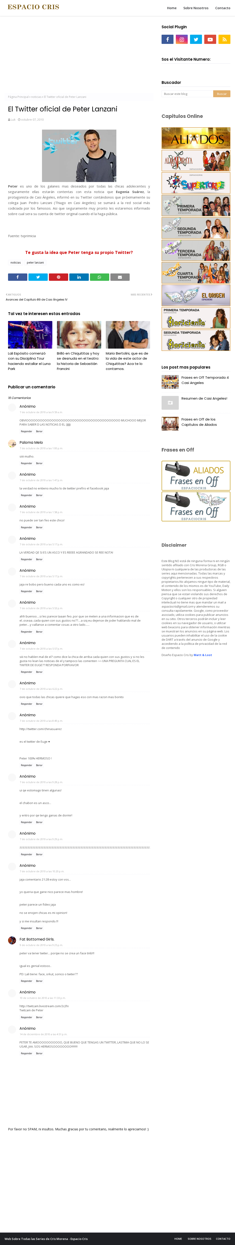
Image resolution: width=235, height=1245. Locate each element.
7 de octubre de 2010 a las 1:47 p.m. (41, 480)
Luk (13, 119)
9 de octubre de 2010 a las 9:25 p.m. (41, 945)
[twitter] (196, 39)
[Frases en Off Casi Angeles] (196, 520)
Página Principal (18, 97)
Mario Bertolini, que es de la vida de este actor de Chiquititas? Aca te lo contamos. (127, 361)
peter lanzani (35, 262)
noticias (36, 97)
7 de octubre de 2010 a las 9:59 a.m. (41, 412)
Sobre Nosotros (199, 1238)
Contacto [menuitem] (222, 8)
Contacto (223, 1238)
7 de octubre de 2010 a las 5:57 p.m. (41, 648)
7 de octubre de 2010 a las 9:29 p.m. (41, 839)
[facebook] (167, 39)
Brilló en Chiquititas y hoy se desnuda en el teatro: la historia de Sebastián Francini (78, 361)
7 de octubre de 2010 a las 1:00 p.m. (41, 448)
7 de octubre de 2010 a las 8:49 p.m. (41, 720)
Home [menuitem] (171, 8)
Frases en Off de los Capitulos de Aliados (199, 422)
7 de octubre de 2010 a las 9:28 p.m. (41, 782)
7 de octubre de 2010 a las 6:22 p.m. (41, 689)
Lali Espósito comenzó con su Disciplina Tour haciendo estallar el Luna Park (29, 361)
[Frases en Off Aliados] (196, 489)
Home (178, 1238)
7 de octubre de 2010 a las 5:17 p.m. (41, 544)
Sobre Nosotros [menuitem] (195, 8)
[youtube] (210, 39)
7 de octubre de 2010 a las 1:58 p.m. (41, 512)
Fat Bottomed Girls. (37, 939)
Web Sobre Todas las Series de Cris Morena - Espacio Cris (46, 1239)
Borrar (39, 431)
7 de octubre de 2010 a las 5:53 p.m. (41, 608)
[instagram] (182, 39)
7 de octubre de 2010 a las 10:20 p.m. (42, 871)
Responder (26, 431)
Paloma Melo (31, 442)
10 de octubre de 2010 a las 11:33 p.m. (43, 998)
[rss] (224, 39)
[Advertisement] (79, 55)
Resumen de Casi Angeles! (204, 398)
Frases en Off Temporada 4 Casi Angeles (205, 380)
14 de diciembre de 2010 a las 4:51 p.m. (43, 1034)
